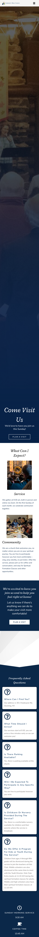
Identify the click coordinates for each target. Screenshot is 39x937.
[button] (34, 3)
